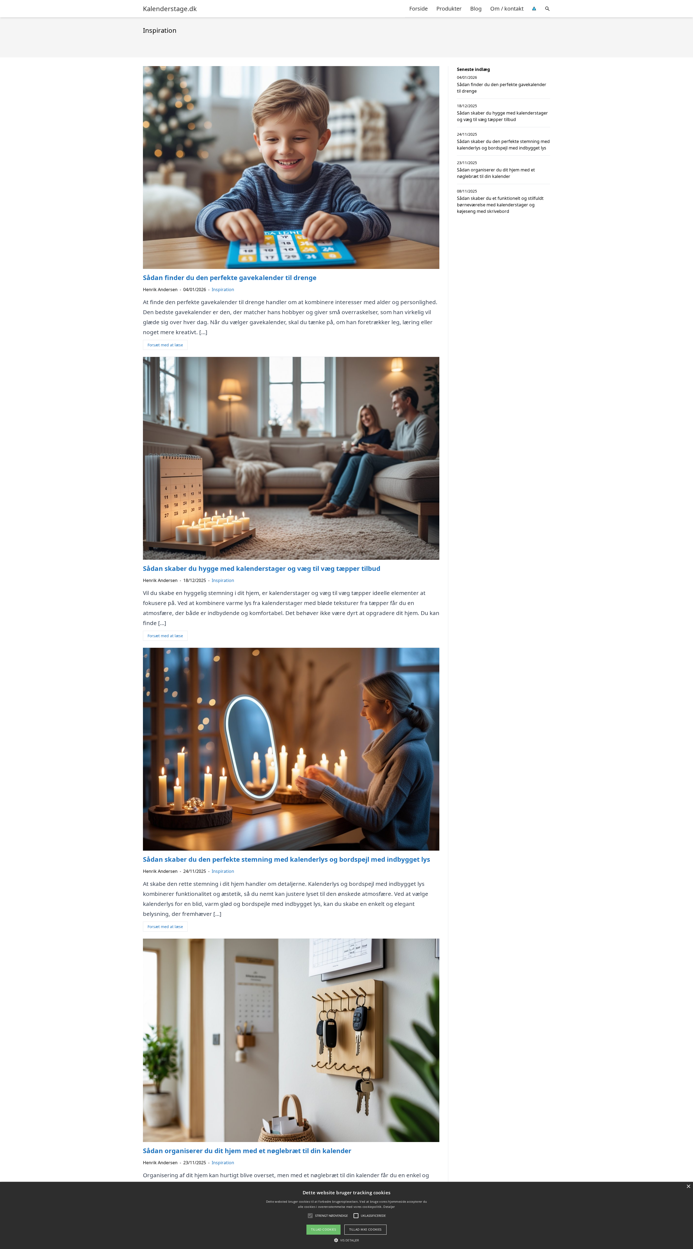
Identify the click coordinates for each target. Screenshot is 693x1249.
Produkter (449, 8)
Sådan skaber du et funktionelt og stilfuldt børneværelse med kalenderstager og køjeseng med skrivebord (500, 204)
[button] (346, 1240)
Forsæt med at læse (165, 344)
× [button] (688, 1187)
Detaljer (389, 1207)
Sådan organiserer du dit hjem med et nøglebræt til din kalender (496, 173)
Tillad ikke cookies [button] (365, 1229)
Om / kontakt (507, 8)
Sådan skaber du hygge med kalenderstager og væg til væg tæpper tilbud (502, 116)
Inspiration (223, 289)
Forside (418, 8)
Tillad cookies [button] (323, 1229)
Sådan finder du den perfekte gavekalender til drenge (501, 88)
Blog (476, 8)
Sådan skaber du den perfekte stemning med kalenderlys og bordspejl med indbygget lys (503, 144)
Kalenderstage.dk (170, 8)
